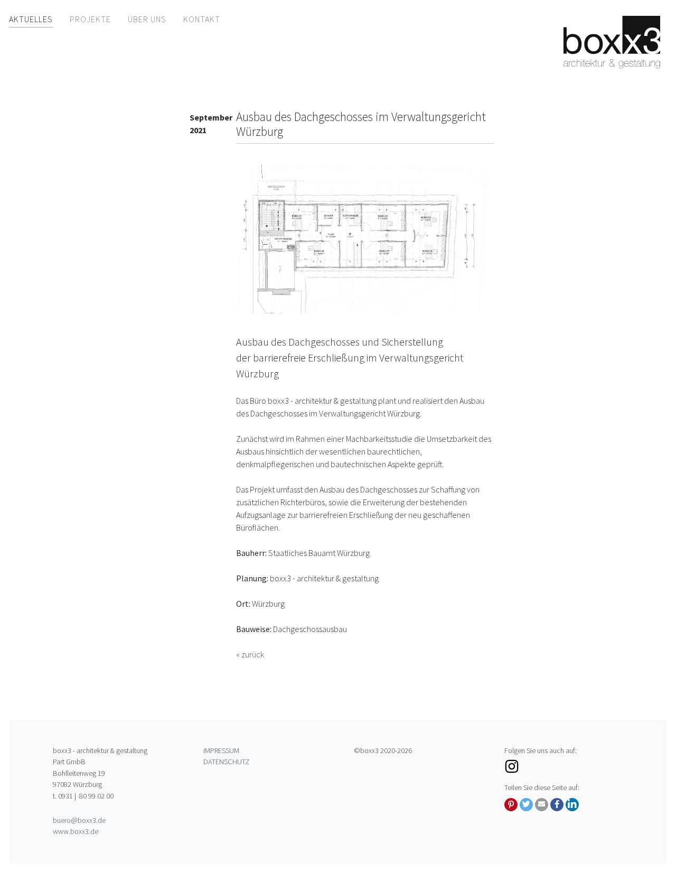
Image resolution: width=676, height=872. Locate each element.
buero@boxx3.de (79, 820)
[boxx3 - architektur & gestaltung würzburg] (612, 42)
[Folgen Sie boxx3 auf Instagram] (563, 766)
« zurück (250, 654)
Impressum (221, 750)
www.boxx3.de (75, 831)
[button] (511, 804)
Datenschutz (226, 761)
